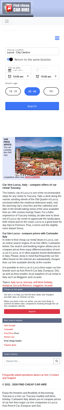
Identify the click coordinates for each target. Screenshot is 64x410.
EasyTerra (8, 333)
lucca (19, 282)
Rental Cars (9, 337)
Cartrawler (8, 329)
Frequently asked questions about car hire (25, 375)
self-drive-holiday (42, 282)
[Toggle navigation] (6, 21)
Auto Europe (9, 325)
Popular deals (10, 345)
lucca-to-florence (22, 285)
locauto (49, 285)
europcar (7, 285)
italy (13, 282)
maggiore (38, 285)
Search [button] (32, 311)
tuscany (28, 282)
